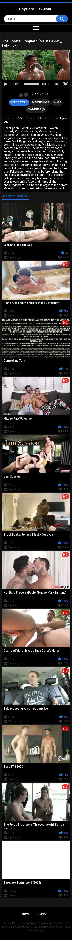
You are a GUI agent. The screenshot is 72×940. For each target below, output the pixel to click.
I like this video (21, 95)
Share (57, 102)
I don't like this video (26, 95)
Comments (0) (36, 109)
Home (25, 913)
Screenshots (40, 102)
